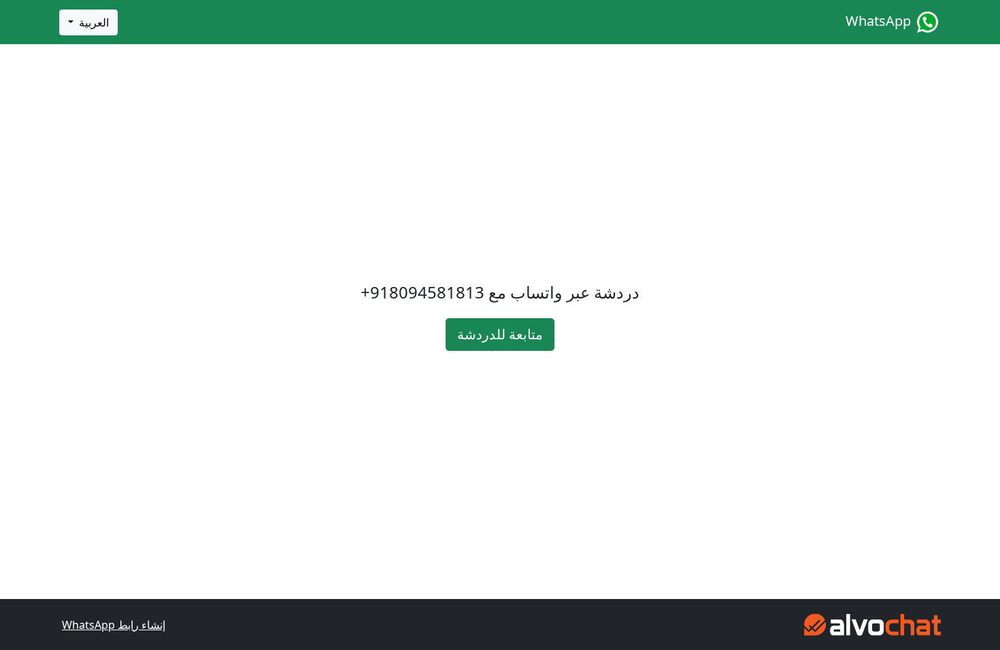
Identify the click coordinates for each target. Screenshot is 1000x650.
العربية (92, 22)
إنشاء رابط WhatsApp (113, 624)
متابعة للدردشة (500, 334)
